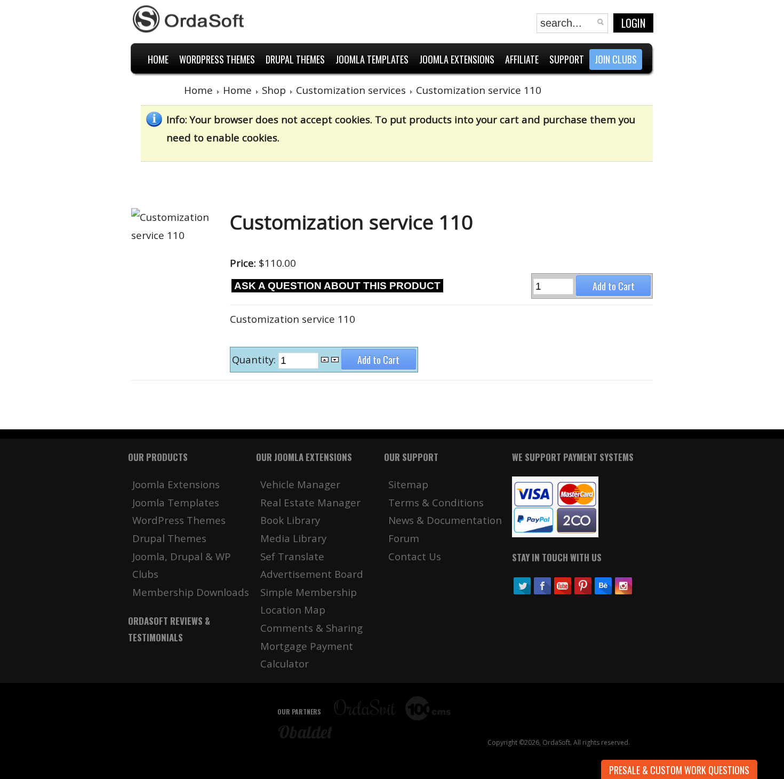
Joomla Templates (175, 502)
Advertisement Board (311, 574)
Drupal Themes (169, 538)
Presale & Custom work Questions (679, 770)
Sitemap (408, 484)
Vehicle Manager (300, 484)
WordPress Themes (179, 520)
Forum (403, 538)
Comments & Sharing (311, 627)
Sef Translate (292, 556)
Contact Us (414, 556)
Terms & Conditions (436, 502)
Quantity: (255, 360)
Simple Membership (308, 592)
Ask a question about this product (337, 285)
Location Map (292, 609)
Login (633, 23)
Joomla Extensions (176, 484)
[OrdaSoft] (190, 19)
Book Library (290, 520)
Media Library (293, 538)
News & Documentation (445, 520)
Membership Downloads (190, 592)
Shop (274, 90)
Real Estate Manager (310, 502)
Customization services (351, 90)
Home (198, 90)
